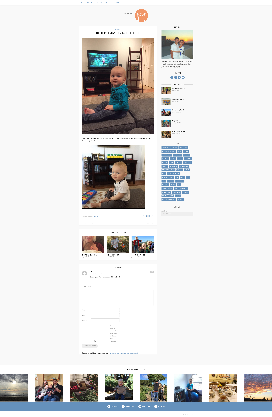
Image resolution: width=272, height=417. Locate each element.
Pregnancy (180, 181)
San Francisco (167, 188)
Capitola (187, 155)
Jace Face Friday (167, 177)
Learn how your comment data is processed (123, 353)
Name (84, 310)
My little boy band (138, 255)
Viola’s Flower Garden (179, 132)
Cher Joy (99, 2)
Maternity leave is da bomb (91, 255)
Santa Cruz (166, 192)
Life (188, 177)
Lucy (163, 181)
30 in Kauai (184, 147)
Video (171, 196)
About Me (89, 2)
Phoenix (171, 181)
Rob (179, 184)
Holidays (179, 170)
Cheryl (173, 158)
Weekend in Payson (178, 88)
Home (81, 2)
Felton (164, 162)
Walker (118, 29)
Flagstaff (175, 121)
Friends (178, 162)
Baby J (186, 151)
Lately (182, 177)
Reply (152, 271)
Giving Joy (108, 2)
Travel (164, 196)
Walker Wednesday (168, 199)
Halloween (173, 166)
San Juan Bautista (181, 188)
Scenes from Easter (113, 255)
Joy (177, 177)
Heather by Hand (168, 170)
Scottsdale (176, 192)
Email (84, 315)
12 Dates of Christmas (170, 147)
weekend (181, 199)
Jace (169, 173)
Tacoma (185, 192)
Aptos (179, 151)
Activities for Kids (168, 151)
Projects (165, 184)
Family (180, 158)
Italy (163, 173)
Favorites (188, 158)
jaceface (176, 173)
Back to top (187, 414)
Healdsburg (184, 166)
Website (84, 320)
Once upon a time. (178, 99)
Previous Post (88, 223)
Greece (164, 166)
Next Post (149, 223)
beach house (166, 155)
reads (173, 184)
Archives (164, 211)
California (177, 155)
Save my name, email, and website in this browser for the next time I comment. (114, 333)
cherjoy (96, 216)
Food (117, 2)
